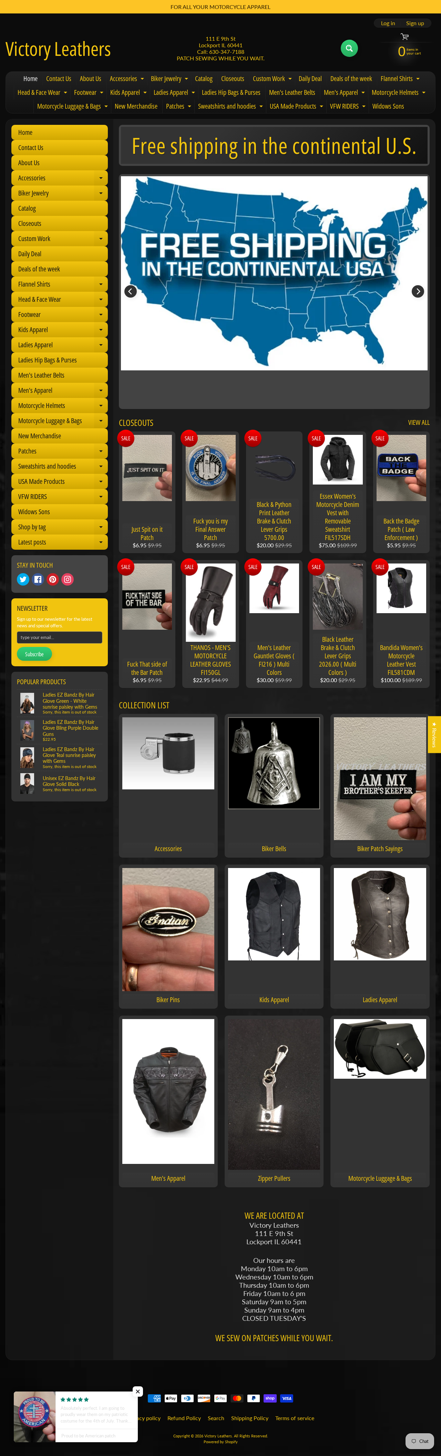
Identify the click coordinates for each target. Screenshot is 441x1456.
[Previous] (130, 291)
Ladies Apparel (175, 93)
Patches (179, 107)
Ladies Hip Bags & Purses (231, 92)
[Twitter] (23, 579)
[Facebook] (38, 579)
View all (419, 422)
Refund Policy (184, 1418)
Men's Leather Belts (292, 92)
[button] (138, 1391)
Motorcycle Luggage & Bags (73, 107)
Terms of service (294, 1418)
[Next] (418, 291)
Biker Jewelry (170, 80)
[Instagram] (67, 579)
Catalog (204, 78)
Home (30, 78)
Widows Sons (388, 106)
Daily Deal (310, 78)
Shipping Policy (249, 1418)
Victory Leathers (58, 48)
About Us (90, 78)
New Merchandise (136, 106)
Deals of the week (351, 78)
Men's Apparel (345, 93)
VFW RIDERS (348, 107)
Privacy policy (144, 1418)
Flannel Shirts (401, 80)
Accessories (128, 80)
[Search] (349, 48)
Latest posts (63, 543)
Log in (388, 23)
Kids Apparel (129, 93)
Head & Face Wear (43, 93)
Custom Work (273, 80)
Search (216, 1418)
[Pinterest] (53, 579)
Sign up (415, 23)
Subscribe (34, 654)
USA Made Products (297, 107)
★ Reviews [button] (434, 735)
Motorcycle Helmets (399, 93)
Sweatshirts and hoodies (231, 107)
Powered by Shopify (221, 1441)
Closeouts (232, 78)
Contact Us (58, 78)
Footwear (89, 93)
